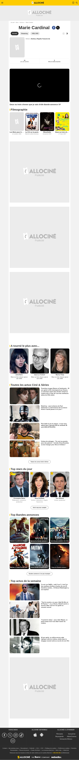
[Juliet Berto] (19, 360)
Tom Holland (60, 498)
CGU (37, 748)
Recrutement (24, 748)
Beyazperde (59, 736)
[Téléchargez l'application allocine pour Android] (43, 734)
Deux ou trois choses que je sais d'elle (62, 132)
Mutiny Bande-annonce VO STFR (39, 567)
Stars (17, 22)
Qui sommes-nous (14, 748)
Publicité (32, 748)
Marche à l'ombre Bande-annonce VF (19, 567)
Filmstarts (59, 734)
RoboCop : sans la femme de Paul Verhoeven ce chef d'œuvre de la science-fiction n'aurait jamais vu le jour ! (54, 407)
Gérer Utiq (58, 750)
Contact (5, 748)
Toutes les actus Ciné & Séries (39, 461)
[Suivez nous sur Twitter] (10, 735)
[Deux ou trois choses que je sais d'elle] (62, 121)
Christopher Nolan (19, 498)
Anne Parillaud (39, 498)
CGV (42, 748)
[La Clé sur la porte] (32, 121)
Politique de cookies (50, 748)
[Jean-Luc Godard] (39, 360)
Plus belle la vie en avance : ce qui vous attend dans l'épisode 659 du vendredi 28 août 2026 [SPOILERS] (54, 425)
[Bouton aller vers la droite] (67, 33)
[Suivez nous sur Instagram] (16, 735)
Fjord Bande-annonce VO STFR (60, 541)
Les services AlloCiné (48, 750)
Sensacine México (66, 739)
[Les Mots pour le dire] (17, 121)
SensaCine (71, 734)
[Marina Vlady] (60, 360)
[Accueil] (38, 2)
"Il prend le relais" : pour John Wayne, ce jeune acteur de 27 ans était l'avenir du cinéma (54, 621)
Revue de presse (24, 750)
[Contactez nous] (13, 740)
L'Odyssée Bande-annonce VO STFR (60, 567)
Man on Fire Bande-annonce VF (39, 541)
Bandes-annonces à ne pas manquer (39, 573)
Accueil (12, 22)
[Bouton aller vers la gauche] (63, 33)
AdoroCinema (71, 736)
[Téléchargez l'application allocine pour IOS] (36, 734)
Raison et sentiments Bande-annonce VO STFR (19, 541)
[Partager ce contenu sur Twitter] (58, 27)
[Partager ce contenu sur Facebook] (54, 27)
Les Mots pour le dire (17, 132)
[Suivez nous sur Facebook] (4, 735)
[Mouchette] (47, 121)
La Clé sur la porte (31, 132)
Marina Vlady (60, 375)
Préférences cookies (64, 748)
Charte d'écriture (35, 750)
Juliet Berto (19, 375)
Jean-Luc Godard (39, 375)
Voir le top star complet (39, 507)
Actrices (22, 22)
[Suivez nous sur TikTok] (21, 735)
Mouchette (47, 132)
